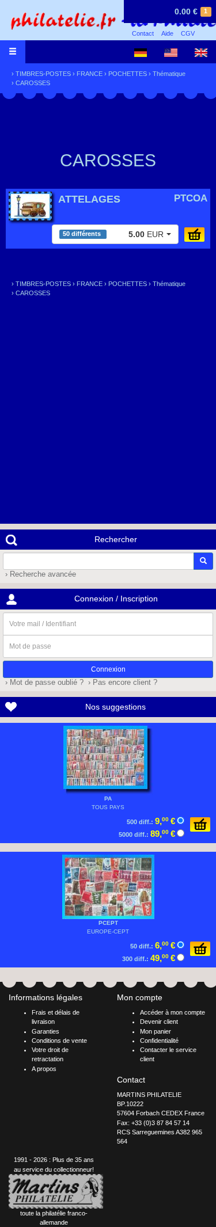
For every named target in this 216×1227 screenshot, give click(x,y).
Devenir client (159, 1021)
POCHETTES (127, 73)
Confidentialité (159, 1040)
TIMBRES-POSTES (43, 73)
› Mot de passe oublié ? (43, 683)
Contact (143, 33)
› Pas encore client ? (121, 683)
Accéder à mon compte (172, 1012)
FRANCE (90, 73)
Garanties (45, 1031)
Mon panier (155, 1031)
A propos (44, 1068)
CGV (188, 33)
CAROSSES (33, 82)
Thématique (169, 73)
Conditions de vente (59, 1040)
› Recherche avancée (39, 574)
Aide (167, 33)
